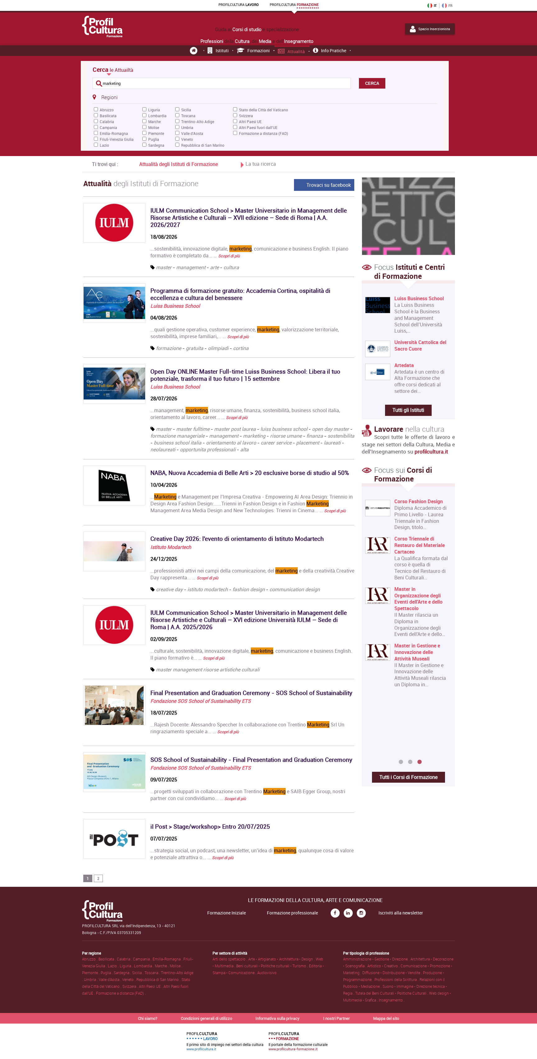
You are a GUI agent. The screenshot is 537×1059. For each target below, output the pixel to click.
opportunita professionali (208, 449)
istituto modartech (207, 589)
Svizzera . (130, 986)
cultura (231, 267)
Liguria (154, 109)
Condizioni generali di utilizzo (206, 1018)
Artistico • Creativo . (384, 965)
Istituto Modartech (170, 547)
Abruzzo (107, 109)
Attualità (296, 51)
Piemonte (156, 133)
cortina (241, 348)
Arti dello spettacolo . (230, 958)
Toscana (188, 115)
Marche (154, 121)
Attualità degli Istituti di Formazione (178, 164)
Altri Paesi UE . (151, 986)
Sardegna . (123, 972)
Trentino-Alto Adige (197, 121)
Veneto (187, 139)
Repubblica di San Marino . (158, 979)
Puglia (153, 139)
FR (450, 5)
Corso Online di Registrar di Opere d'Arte (421, 713)
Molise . (176, 965)
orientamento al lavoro (231, 442)
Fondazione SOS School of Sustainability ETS (200, 701)
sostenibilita (341, 435)
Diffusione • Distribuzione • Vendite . (392, 972)
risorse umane (286, 435)
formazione (168, 348)
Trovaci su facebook (328, 185)
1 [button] (401, 762)
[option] (407, 627)
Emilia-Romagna (114, 133)
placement (307, 442)
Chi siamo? (147, 1018)
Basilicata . (108, 958)
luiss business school (283, 429)
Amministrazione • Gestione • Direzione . (377, 958)
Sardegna (156, 145)
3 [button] (419, 762)
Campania (108, 127)
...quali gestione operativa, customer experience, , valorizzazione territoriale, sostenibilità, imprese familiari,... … (244, 333)
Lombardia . (144, 965)
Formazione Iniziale (226, 913)
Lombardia (157, 115)
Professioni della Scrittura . (397, 979)
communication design (294, 589)
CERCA (372, 83)
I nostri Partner (336, 1018)
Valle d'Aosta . (110, 979)
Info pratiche (333, 50)
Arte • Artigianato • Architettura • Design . (282, 958)
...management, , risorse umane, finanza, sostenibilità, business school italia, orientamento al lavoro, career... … (245, 414)
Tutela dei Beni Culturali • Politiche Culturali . (392, 993)
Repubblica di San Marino (202, 145)
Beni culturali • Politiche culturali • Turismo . (272, 965)
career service (276, 442)
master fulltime (192, 429)
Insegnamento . (392, 999)
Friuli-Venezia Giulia (117, 139)
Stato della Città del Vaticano (263, 109)
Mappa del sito (386, 1018)
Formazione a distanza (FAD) (263, 133)
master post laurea (235, 429)
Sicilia (186, 109)
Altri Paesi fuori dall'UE (258, 127)
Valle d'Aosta (192, 133)
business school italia (177, 442)
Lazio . (114, 965)
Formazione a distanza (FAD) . (121, 993)
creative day (169, 589)
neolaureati (162, 449)
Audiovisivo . (267, 972)
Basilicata (108, 115)
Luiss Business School (175, 305)
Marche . (162, 965)
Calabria (107, 121)
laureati (332, 442)
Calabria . (125, 958)
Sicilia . (138, 972)
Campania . (143, 958)
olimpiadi (218, 348)
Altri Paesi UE (250, 121)
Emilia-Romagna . (168, 958)
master (164, 267)
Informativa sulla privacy (277, 1018)
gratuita (194, 348)
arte (214, 267)
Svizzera (246, 115)
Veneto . (129, 979)
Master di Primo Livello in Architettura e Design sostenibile (420, 508)
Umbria (187, 127)
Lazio (104, 145)
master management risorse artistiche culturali (207, 669)
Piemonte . (91, 972)
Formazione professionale (292, 913)
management (190, 267)
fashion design (248, 589)
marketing (254, 435)
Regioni (109, 97)
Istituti (222, 50)
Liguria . (127, 965)
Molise (153, 127)
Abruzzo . (90, 958)
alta (244, 449)
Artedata (404, 365)
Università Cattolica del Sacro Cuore (420, 345)
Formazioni (258, 50)
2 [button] (410, 762)
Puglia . (107, 972)
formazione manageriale (177, 435)
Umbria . (91, 979)
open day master (330, 429)
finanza (314, 435)
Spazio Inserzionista (434, 29)
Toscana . (153, 972)
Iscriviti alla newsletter (401, 913)
